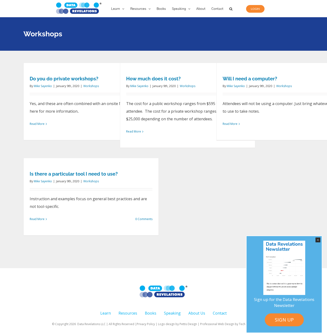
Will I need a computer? (250, 79)
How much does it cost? (153, 79)
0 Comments (143, 219)
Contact (220, 313)
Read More (37, 124)
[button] (230, 8)
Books (150, 313)
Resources (127, 313)
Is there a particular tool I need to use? (74, 174)
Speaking (172, 313)
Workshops (91, 86)
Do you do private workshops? (64, 79)
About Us (196, 313)
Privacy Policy (146, 324)
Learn (105, 313)
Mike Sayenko (43, 86)
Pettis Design (188, 324)
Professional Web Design (217, 324)
